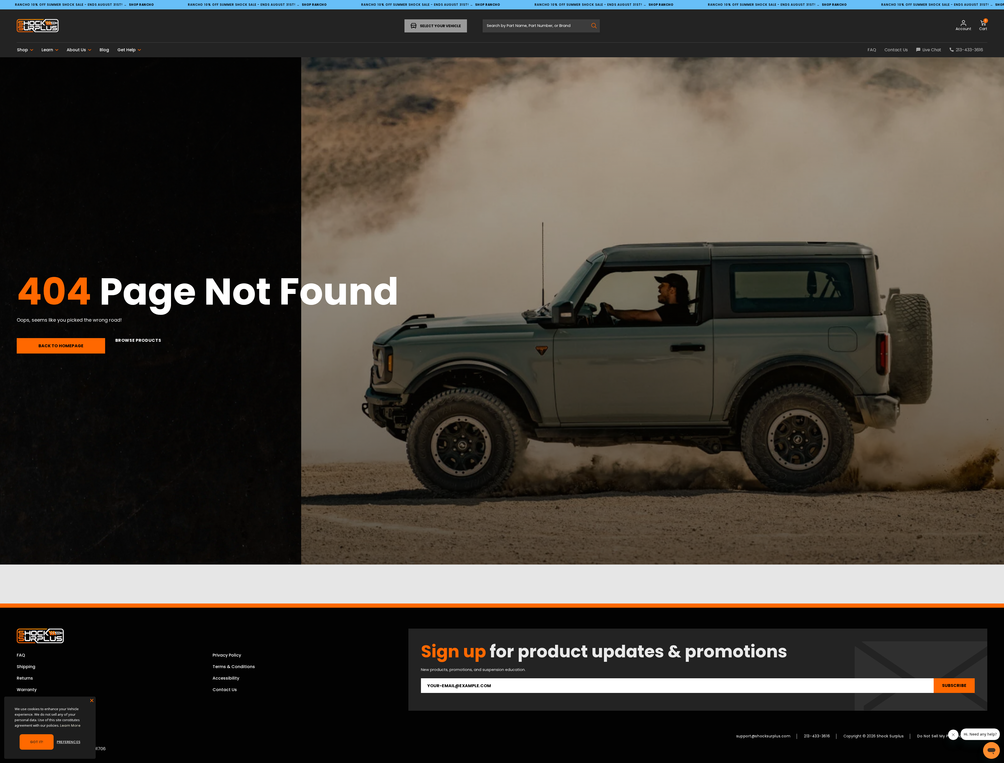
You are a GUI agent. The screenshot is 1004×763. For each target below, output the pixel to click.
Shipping (26, 667)
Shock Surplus (890, 736)
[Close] (91, 700)
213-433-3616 (817, 736)
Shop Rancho (141, 4)
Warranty (27, 690)
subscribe (954, 685)
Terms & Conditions (234, 667)
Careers (25, 713)
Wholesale (28, 701)
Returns (25, 678)
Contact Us (225, 690)
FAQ (21, 655)
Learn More (70, 725)
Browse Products (138, 340)
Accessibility (226, 678)
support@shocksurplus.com (763, 736)
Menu (33, 26)
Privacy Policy (227, 655)
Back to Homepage (61, 346)
